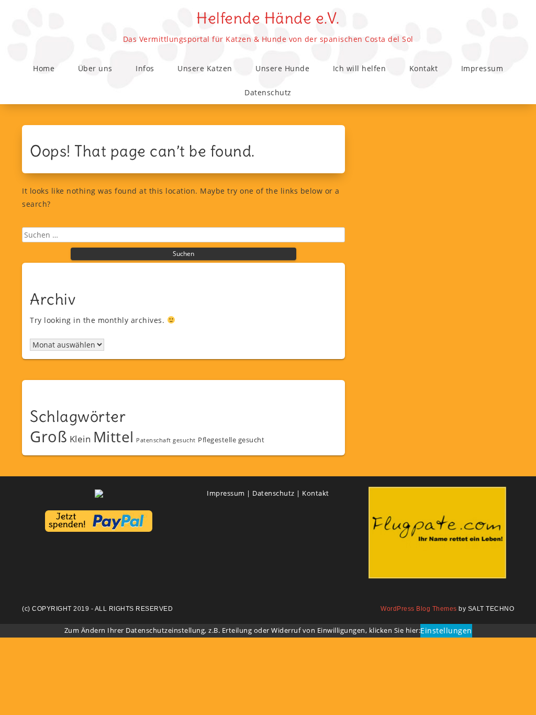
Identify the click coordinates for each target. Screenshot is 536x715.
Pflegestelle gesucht (231, 439)
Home (43, 68)
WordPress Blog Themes (419, 608)
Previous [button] (381, 530)
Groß (48, 436)
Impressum (482, 68)
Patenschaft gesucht (166, 440)
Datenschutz (268, 92)
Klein (80, 439)
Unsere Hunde (282, 68)
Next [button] (493, 530)
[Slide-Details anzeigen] (437, 533)
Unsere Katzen (204, 68)
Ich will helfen (359, 68)
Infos (145, 68)
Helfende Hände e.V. (268, 18)
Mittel (113, 436)
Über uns (95, 68)
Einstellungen (446, 630)
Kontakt (423, 68)
